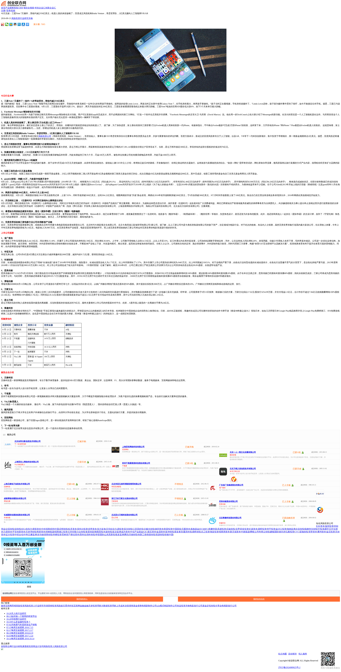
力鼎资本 (8, 532)
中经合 (18, 534)
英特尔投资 (82, 529)
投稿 (13, 10)
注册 (3, 10)
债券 (139, 606)
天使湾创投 (31, 532)
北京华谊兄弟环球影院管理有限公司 (126, 484)
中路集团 (245, 532)
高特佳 (83, 534)
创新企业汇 (50, 8)
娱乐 (63, 606)
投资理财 (112, 606)
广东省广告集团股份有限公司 (231, 485)
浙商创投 (48, 534)
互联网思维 (10, 606)
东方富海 (101, 529)
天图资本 (186, 529)
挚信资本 (75, 534)
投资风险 (56, 606)
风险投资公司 (44, 136)
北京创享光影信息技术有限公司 (28, 441)
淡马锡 (40, 534)
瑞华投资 (329, 526)
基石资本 (152, 532)
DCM (202, 529)
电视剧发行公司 (229, 606)
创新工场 (142, 534)
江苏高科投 (138, 529)
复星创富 (90, 532)
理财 (99, 606)
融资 (3, 606)
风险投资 (15, 18)
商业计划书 (38, 646)
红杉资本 (320, 526)
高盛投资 (222, 529)
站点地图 (282, 654)
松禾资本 (72, 529)
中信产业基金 (136, 532)
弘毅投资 (290, 532)
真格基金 (195, 529)
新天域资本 (235, 532)
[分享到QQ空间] (11, 24)
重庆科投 (187, 532)
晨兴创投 (128, 529)
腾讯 (126, 534)
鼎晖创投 (196, 532)
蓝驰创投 (304, 532)
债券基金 (133, 606)
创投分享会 (216, 606)
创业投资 (181, 606)
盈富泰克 (178, 532)
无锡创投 (133, 534)
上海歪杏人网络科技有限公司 (27, 462)
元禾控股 (72, 532)
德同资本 (159, 529)
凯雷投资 (168, 529)
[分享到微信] (7, 24)
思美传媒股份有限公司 (228, 501)
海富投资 (214, 532)
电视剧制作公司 (149, 606)
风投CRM (18, 8)
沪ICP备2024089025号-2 (289, 667)
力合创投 (81, 532)
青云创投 (265, 532)
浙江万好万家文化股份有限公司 (124, 498)
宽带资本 (312, 532)
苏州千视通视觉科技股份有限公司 (136, 463)
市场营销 (48, 606)
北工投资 (205, 532)
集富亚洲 (119, 534)
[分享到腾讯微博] (19, 24)
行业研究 (24, 18)
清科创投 (90, 534)
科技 (71, 606)
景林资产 (66, 534)
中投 (320, 529)
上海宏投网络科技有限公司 (133, 447)
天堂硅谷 (110, 529)
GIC (145, 532)
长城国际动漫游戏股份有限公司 (17, 515)
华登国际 (99, 534)
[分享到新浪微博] (2, 24)
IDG (23, 529)
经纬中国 (54, 529)
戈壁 (237, 529)
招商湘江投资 (61, 532)
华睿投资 (57, 534)
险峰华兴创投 (311, 529)
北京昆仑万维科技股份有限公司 (124, 515)
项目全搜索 (28, 8)
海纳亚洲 (291, 529)
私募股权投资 (26, 646)
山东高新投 (109, 534)
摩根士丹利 (255, 532)
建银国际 (274, 532)
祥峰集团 (50, 532)
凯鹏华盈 (213, 529)
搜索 (29, 587)
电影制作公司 (170, 606)
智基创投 (151, 534)
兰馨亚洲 (32, 534)
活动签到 (292, 654)
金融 (86, 606)
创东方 (29, 529)
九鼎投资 (119, 529)
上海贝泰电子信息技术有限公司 (17, 484)
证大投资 (10, 534)
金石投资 (330, 532)
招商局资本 (224, 532)
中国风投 (177, 529)
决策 (127, 606)
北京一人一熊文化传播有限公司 (243, 452)
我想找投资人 (82, 599)
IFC (206, 529)
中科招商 (45, 529)
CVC (297, 532)
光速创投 (107, 532)
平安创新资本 (19, 532)
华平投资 (271, 529)
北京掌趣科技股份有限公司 (230, 518)
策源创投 (160, 534)
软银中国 (169, 534)
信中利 (24, 534)
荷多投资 (244, 529)
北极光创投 (149, 529)
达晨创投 (10, 529)
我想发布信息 (259, 599)
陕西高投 (99, 532)
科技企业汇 (40, 8)
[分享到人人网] (23, 24)
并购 (31, 18)
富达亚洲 (116, 532)
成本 (122, 606)
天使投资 (92, 606)
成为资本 (125, 532)
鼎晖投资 (262, 529)
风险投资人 (30, 606)
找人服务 (303, 654)
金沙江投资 (281, 529)
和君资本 (41, 532)
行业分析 (16, 646)
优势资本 (92, 529)
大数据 (104, 606)
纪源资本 (253, 529)
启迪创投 (230, 529)
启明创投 (63, 529)
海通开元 (326, 529)
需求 (67, 606)
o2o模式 (160, 606)
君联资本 (37, 529)
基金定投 (206, 606)
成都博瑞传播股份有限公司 (15, 498)
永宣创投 (300, 529)
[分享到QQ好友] (15, 24)
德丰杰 (282, 532)
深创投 (18, 529)
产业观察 (9, 8)
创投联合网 (6, 646)
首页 (3, 8)
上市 (118, 606)
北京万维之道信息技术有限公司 (243, 469)
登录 (8, 10)
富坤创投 (169, 532)
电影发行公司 (196, 606)
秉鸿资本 (321, 532)
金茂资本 (161, 532)
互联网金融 (79, 606)
